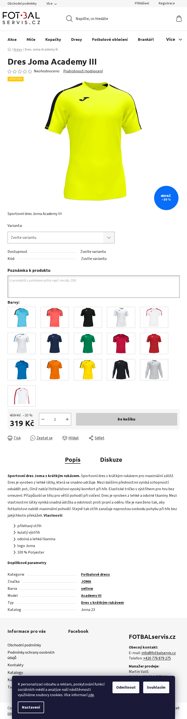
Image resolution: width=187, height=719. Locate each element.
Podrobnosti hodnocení (83, 71)
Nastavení (31, 707)
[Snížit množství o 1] (43, 419)
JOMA (86, 581)
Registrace (167, 3)
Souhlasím (156, 687)
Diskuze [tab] (111, 459)
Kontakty (15, 665)
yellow (87, 588)
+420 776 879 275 (157, 658)
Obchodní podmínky (22, 3)
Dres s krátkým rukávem (102, 602)
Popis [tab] (73, 459)
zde (91, 695)
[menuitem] (12, 39)
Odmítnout (126, 687)
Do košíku (126, 419)
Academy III (91, 595)
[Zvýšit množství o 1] (67, 419)
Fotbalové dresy (95, 574)
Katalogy (15, 672)
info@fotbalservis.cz (158, 653)
